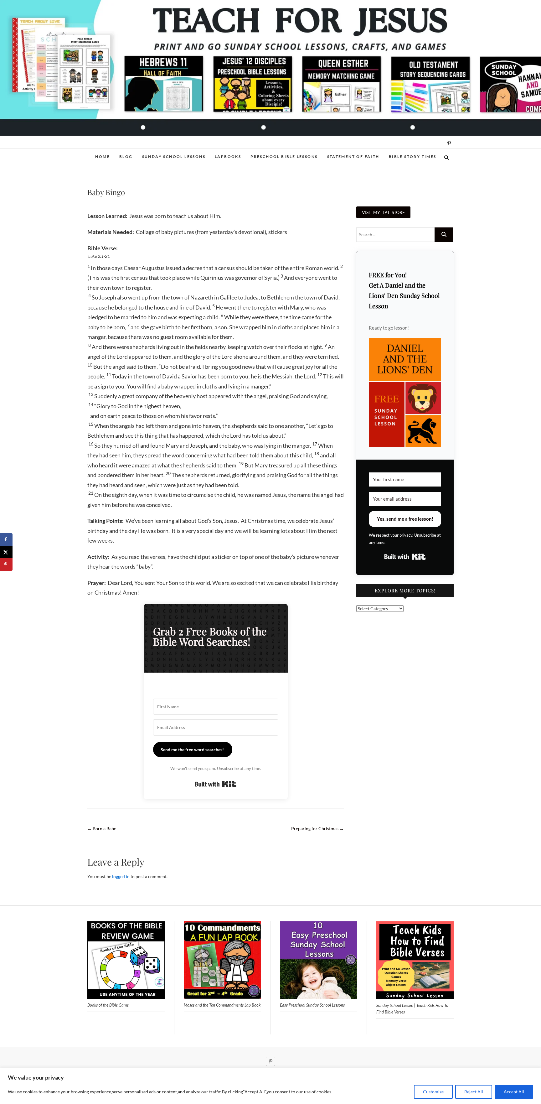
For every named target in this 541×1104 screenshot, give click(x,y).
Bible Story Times (412, 156)
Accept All (514, 1091)
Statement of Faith (353, 156)
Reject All (473, 1091)
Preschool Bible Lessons (283, 156)
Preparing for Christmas (317, 828)
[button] (405, 392)
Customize (433, 1091)
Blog (126, 156)
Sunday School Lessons (173, 156)
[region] (270, 1086)
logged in (121, 876)
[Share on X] (6, 552)
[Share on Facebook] (6, 539)
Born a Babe (101, 828)
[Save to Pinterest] (6, 564)
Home (102, 156)
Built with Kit (215, 784)
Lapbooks (228, 156)
